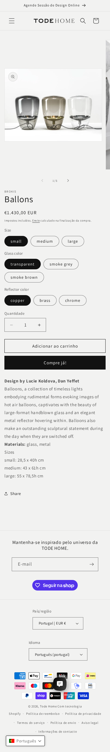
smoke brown (24, 277)
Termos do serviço (31, 723)
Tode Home (48, 706)
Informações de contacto (57, 731)
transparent (23, 264)
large (73, 241)
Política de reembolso (43, 714)
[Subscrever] (91, 564)
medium (45, 241)
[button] (11, 20)
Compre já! (55, 362)
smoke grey (61, 264)
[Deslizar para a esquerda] (42, 180)
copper (18, 300)
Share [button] (15, 493)
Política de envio (63, 723)
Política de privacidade (83, 714)
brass (45, 300)
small (16, 241)
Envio (36, 220)
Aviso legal (90, 723)
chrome (72, 300)
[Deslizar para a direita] (68, 180)
